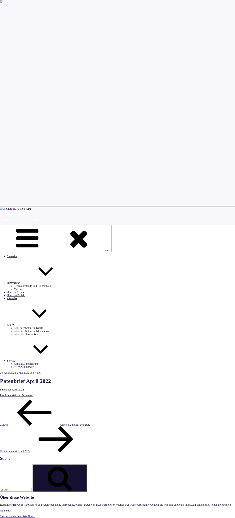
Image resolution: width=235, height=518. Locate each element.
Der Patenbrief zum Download (16, 395)
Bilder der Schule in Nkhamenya (31, 331)
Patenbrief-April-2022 (12, 389)
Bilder (10, 324)
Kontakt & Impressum (26, 363)
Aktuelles (12, 298)
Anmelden (5, 510)
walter (38, 372)
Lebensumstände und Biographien (32, 285)
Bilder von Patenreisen (26, 334)
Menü (107, 250)
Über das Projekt (16, 295)
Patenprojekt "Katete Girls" (15, 214)
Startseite (12, 256)
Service (11, 360)
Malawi (18, 289)
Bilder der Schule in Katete (28, 327)
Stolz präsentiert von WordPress (17, 516)
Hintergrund (13, 282)
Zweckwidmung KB (25, 366)
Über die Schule (15, 292)
